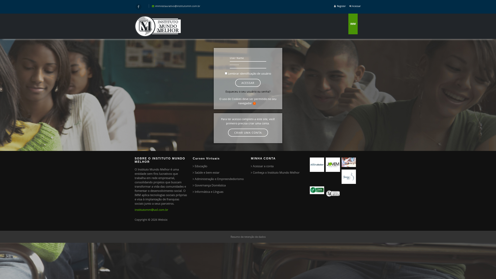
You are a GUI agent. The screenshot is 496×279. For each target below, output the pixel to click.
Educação (201, 166)
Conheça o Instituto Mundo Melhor (276, 172)
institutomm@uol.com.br (151, 210)
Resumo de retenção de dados (248, 237)
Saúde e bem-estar (207, 172)
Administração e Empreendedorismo (219, 179)
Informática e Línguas (209, 192)
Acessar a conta (263, 166)
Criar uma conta (248, 132)
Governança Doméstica (210, 185)
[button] (255, 103)
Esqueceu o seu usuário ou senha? (248, 91)
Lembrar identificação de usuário (249, 73)
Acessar (356, 6)
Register (341, 6)
